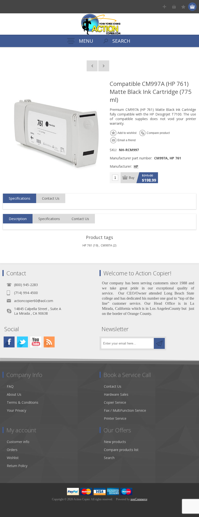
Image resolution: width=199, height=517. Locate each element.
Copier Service (115, 402)
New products (115, 441)
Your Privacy (16, 410)
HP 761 (87, 245)
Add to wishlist (126, 133)
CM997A (106, 245)
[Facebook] (9, 341)
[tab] (19, 198)
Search (109, 457)
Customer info (18, 441)
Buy (131, 178)
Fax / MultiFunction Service (125, 410)
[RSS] (49, 341)
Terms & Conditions (22, 402)
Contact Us (50, 198)
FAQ (10, 386)
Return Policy (17, 465)
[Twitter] (22, 341)
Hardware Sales (116, 394)
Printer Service (115, 418)
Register (164, 6)
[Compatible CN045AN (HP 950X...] (103, 65)
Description (18, 218)
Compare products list (121, 449)
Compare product (158, 133)
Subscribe (159, 343)
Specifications (19, 198)
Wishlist (13, 457)
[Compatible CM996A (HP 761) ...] (92, 65)
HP (136, 166)
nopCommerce (139, 499)
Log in (174, 6)
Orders (12, 449)
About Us (14, 394)
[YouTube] (35, 341)
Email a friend (126, 140)
